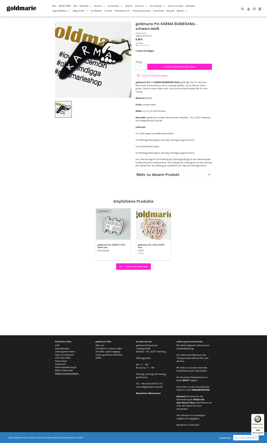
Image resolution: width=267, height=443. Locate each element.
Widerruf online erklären (67, 373)
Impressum (60, 364)
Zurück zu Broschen (136, 266)
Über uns (100, 345)
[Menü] (262, 415)
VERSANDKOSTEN (200, 389)
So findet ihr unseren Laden (109, 348)
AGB (57, 345)
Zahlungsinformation (65, 351)
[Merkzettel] (254, 9)
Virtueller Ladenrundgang (108, 351)
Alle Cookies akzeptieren (246, 437)
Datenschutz (61, 361)
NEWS (98, 357)
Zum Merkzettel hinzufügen (154, 75)
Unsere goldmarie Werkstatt (109, 354)
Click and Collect (63, 357)
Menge (139, 61)
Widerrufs (199, 399)
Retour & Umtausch (64, 354)
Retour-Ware (188, 402)
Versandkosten (144, 45)
